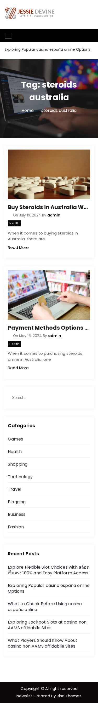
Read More (18, 247)
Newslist (24, 696)
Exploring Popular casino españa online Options (49, 588)
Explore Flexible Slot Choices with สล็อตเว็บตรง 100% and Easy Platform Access (48, 570)
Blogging (17, 502)
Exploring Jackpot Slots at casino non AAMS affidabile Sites (47, 625)
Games (15, 439)
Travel (14, 489)
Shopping (18, 464)
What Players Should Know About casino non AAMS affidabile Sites (42, 643)
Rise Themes (69, 696)
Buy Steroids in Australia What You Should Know (49, 207)
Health (14, 223)
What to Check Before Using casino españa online (45, 607)
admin (53, 215)
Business (17, 514)
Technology (20, 477)
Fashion (16, 527)
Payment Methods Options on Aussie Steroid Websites (49, 328)
